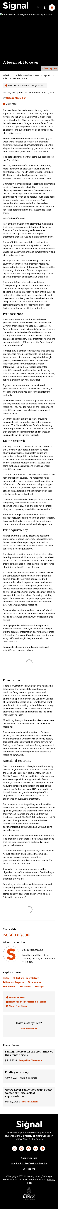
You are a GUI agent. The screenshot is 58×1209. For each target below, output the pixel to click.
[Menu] (52, 7)
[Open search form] (38, 7)
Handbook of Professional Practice (27, 1001)
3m (7, 977)
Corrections (29, 1168)
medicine (10, 986)
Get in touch (28, 1028)
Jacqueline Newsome (30, 1060)
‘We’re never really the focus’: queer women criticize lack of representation (28, 1093)
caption (53, 68)
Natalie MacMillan (16, 97)
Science (26, 986)
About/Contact (29, 1157)
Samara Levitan (29, 1101)
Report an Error (16, 997)
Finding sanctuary (17, 1072)
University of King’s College (35, 1135)
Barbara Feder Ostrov (27, 977)
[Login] (44, 7)
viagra (40, 986)
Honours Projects (14, 982)
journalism (36, 982)
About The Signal (17, 1006)
